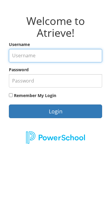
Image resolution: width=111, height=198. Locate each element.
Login (55, 111)
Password (19, 69)
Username (19, 44)
